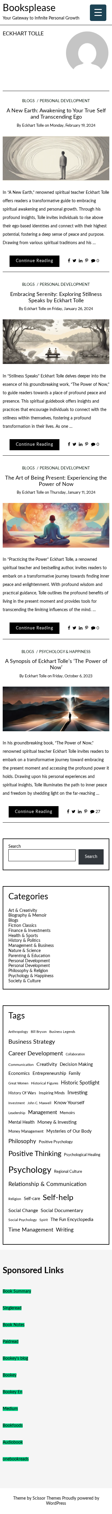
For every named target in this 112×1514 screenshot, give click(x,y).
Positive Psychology (56, 1142)
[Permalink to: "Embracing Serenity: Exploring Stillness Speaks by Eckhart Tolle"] (56, 341)
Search (14, 846)
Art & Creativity (22, 911)
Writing (64, 1229)
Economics (19, 1073)
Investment (16, 1103)
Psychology (29, 1170)
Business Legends (62, 1031)
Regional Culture (68, 1172)
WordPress (56, 1503)
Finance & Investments (29, 931)
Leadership (16, 1113)
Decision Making (76, 1064)
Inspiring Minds (52, 1093)
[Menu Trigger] (98, 12)
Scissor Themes (47, 1498)
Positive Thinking (34, 1154)
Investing (77, 1092)
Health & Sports (23, 936)
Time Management (30, 1230)
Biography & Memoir (27, 915)
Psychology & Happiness (64, 652)
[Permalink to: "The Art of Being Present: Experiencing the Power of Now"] (56, 525)
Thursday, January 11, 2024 (73, 493)
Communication (21, 1064)
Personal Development (65, 101)
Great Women (18, 1083)
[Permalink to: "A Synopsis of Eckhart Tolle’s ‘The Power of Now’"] (56, 709)
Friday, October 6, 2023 (73, 676)
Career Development (35, 1054)
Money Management (26, 1131)
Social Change (23, 1210)
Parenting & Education (29, 956)
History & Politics (24, 941)
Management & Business (31, 946)
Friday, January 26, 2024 (72, 309)
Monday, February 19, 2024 (73, 126)
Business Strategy (31, 1042)
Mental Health (21, 1122)
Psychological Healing (82, 1155)
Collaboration (75, 1054)
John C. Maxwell (39, 1103)
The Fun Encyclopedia (71, 1219)
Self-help (58, 1198)
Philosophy (22, 1141)
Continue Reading (34, 261)
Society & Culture (24, 981)
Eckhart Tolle (23, 33)
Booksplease (29, 8)
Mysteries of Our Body (69, 1131)
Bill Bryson (39, 1031)
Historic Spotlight (80, 1083)
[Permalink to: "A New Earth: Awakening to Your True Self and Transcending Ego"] (56, 158)
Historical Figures (44, 1083)
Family (74, 1074)
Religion (14, 1199)
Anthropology (18, 1031)
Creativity (46, 1064)
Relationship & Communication (47, 1184)
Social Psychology (22, 1220)
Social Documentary (62, 1210)
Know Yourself (69, 1102)
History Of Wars (22, 1093)
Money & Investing (56, 1122)
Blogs (28, 101)
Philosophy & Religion (28, 971)
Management (42, 1112)
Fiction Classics (22, 926)
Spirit (43, 1220)
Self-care (32, 1199)
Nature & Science (24, 951)
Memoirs (67, 1113)
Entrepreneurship (49, 1073)
